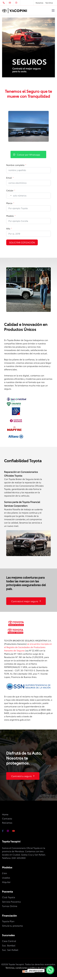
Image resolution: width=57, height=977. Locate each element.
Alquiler (6, 881)
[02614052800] (4, 3)
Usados (6, 877)
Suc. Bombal (8, 945)
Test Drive (49, 3)
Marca (9, 203)
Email (9, 177)
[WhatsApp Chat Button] (50, 970)
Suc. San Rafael (10, 949)
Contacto (7, 818)
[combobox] (9, 195)
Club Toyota (8, 897)
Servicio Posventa (11, 901)
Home (5, 814)
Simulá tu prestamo (12, 925)
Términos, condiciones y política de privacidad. (29, 967)
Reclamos (39, 3)
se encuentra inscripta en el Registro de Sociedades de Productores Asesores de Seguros (28, 647)
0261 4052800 (19, 857)
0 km (4, 873)
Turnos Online (9, 906)
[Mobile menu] (53, 10)
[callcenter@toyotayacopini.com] (11, 3)
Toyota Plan (8, 921)
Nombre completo (15, 164)
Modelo (10, 215)
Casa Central (9, 940)
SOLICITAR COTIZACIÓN (22, 242)
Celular (9, 190)
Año (8, 228)
